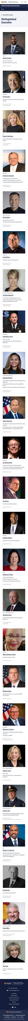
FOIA (18, 1017)
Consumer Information (20, 1015)
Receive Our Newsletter (14, 1004)
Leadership (14, 993)
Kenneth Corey (7, 615)
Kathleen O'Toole (8, 574)
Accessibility (7, 1017)
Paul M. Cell (6, 811)
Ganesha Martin (7, 378)
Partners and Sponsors (14, 997)
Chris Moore (6, 257)
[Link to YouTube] (12, 1007)
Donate (14, 1002)
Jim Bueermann (7, 462)
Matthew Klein (7, 691)
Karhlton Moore (7, 538)
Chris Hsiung (6, 217)
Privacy (22, 1017)
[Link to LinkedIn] (15, 1007)
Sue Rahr (5, 966)
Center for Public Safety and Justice (10, 5)
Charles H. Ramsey (8, 176)
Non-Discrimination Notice (8, 1015)
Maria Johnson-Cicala (9, 654)
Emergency (13, 1017)
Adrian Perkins (7, 58)
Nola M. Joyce (7, 771)
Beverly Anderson (8, 136)
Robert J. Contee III (8, 850)
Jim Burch (6, 501)
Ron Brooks (6, 890)
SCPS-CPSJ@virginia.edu (14, 990)
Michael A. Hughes (8, 729)
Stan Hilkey (6, 928)
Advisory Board (8, 14)
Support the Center (14, 1000)
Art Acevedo (6, 97)
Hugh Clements (7, 421)
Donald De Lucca (8, 336)
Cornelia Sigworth (8, 295)
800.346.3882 (14, 988)
